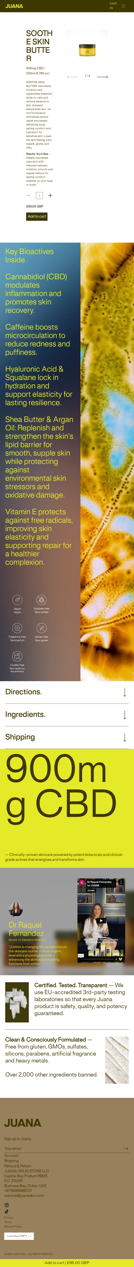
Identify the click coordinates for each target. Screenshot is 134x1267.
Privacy (8, 1218)
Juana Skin (18, 1254)
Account (11, 1155)
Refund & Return (17, 1166)
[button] (123, 6)
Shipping (11, 1161)
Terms (8, 1222)
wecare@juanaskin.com (24, 1196)
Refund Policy (13, 1227)
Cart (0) (114, 6)
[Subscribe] (126, 1149)
